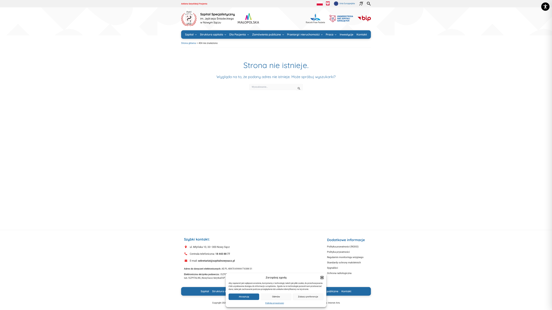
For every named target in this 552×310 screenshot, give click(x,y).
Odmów (276, 296)
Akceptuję (244, 296)
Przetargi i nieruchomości (303, 34)
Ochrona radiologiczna (339, 273)
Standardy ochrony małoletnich (344, 262)
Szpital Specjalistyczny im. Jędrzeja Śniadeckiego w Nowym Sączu (217, 18)
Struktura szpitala (211, 34)
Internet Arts (334, 303)
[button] (322, 277)
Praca (329, 34)
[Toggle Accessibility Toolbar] (545, 6)
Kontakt (361, 34)
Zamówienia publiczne (266, 34)
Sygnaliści (332, 267)
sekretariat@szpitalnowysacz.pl (216, 260)
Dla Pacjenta (237, 34)
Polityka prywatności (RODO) (343, 246)
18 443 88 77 (222, 253)
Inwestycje (346, 34)
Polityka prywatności (274, 303)
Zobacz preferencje (308, 296)
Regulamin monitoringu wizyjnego (345, 257)
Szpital (189, 34)
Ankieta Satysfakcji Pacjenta (194, 4)
